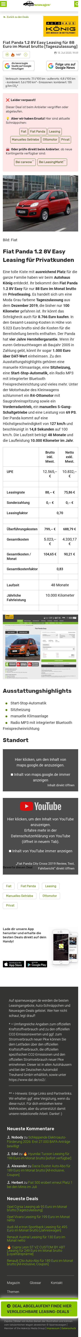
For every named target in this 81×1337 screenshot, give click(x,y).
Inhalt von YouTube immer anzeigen (42, 851)
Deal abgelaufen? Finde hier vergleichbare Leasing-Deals (39, 1309)
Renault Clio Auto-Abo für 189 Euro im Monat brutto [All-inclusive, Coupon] (40, 1262)
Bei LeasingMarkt (52, 162)
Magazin (13, 1283)
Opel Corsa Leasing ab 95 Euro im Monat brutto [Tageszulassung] (37, 1208)
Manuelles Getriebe (25, 139)
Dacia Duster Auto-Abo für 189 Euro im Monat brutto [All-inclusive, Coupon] (38, 1170)
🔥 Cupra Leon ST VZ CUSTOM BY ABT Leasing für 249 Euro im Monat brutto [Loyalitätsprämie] (36, 1250)
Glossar (35, 1283)
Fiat (23, 131)
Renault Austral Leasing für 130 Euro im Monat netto (36, 1238)
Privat (65, 139)
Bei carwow (25, 162)
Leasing (54, 131)
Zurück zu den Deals (17, 17)
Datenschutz (68, 1328)
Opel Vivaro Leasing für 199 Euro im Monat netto (38, 1218)
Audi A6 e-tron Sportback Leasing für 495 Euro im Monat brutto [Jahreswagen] (37, 1228)
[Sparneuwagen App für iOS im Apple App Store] (13, 964)
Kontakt (57, 1283)
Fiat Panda (37, 131)
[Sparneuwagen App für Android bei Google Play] (36, 964)
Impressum (53, 1328)
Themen (13, 1292)
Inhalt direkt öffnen (60, 785)
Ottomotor (50, 139)
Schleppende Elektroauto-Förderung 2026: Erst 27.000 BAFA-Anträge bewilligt (38, 1141)
